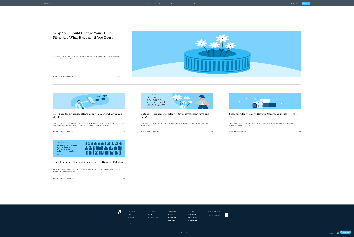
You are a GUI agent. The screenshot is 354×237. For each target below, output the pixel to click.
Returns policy (192, 214)
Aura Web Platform (153, 217)
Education (171, 4)
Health (147, 4)
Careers (130, 223)
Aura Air (49, 4)
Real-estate (158, 4)
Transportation (184, 4)
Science (196, 4)
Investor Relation (192, 217)
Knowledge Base (192, 220)
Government (171, 220)
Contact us (305, 4)
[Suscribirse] (226, 215)
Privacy (175, 233)
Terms (168, 233)
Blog (129, 220)
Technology (131, 217)
